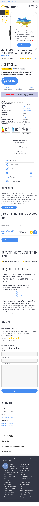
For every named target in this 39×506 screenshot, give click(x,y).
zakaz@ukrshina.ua (7, 417)
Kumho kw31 (24, 468)
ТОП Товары (28, 458)
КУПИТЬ (11, 81)
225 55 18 (23, 489)
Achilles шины (8, 482)
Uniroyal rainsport (9, 497)
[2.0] (10, 348)
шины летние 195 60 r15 (11, 261)
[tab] (18, 160)
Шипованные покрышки (11, 472)
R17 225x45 (7, 484)
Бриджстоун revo (25, 484)
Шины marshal (24, 464)
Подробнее (9, 207)
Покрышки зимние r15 (27, 476)
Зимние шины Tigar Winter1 (16, 292)
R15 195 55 (23, 495)
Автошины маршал (9, 489)
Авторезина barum (9, 495)
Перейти (24, 45)
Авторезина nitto (25, 470)
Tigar (25, 106)
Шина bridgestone (9, 493)
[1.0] (9, 348)
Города (15, 458)
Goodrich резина (25, 482)
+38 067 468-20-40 (7, 423)
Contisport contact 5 (26, 478)
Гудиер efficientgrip (26, 493)
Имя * (3, 351)
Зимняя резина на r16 (10, 468)
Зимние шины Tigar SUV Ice (16, 296)
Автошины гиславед (26, 491)
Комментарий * (6, 363)
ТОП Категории (7, 458)
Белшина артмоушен (10, 487)
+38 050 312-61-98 (7, 425)
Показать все (9, 240)
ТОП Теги (21, 458)
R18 (24, 117)
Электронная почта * (7, 357)
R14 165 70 (23, 472)
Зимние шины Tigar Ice (14, 294)
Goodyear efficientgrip (26, 497)
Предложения (7, 460)
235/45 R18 (27, 111)
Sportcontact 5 (8, 480)
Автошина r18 (8, 474)
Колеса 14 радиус (9, 491)
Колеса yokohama (9, 470)
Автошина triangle (9, 466)
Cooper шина (24, 466)
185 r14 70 (23, 474)
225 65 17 (23, 487)
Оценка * (4, 348)
